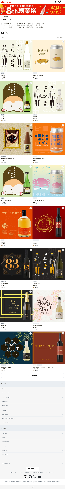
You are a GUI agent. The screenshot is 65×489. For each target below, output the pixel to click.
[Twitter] (34, 476)
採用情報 (27, 472)
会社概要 (20, 472)
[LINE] (30, 476)
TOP (2, 16)
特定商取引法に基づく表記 (37, 472)
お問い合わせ (31, 468)
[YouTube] (39, 476)
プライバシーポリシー (50, 472)
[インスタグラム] (25, 476)
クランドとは (13, 472)
